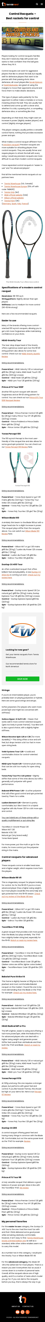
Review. (27, 1141)
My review (24, 1188)
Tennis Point (9, 201)
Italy (19, 203)
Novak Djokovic (35, 82)
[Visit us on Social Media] (18, 1312)
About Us (16, 1306)
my (38, 1045)
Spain (14, 203)
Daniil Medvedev (11, 85)
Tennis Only (9, 192)
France (25, 203)
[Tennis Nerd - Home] (15, 4)
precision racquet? (11, 144)
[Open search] (37, 4)
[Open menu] (41, 4)
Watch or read (30, 1045)
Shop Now (22, 679)
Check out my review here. (25, 992)
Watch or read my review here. (24, 940)
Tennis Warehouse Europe (15, 186)
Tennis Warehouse (12, 183)
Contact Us (27, 1306)
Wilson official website (14, 198)
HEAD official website (13, 195)
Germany (7, 203)
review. (5, 1048)
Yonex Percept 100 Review (16, 447)
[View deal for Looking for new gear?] (22, 630)
